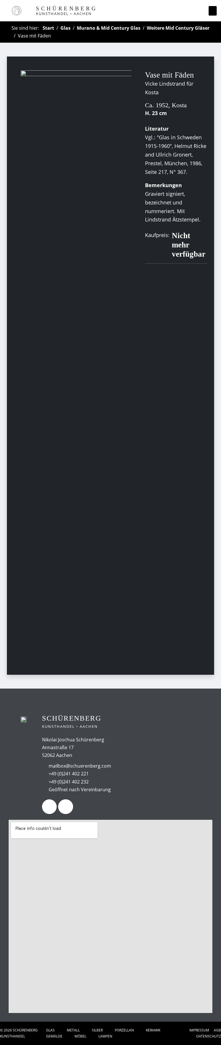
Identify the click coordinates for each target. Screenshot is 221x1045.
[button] (213, 11)
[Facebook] (49, 806)
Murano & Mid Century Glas (108, 28)
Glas (65, 28)
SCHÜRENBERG (66, 8)
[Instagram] (65, 806)
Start (48, 28)
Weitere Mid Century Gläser (178, 28)
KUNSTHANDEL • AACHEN (64, 13)
